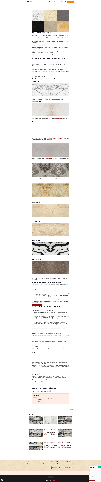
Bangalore (71, 463)
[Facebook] (38, 401)
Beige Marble (52, 464)
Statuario (56, 467)
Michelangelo (52, 467)
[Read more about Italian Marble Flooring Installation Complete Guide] (50, 443)
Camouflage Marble (48, 178)
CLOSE (99, 466)
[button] (70, 2)
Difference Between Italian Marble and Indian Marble (50, 425)
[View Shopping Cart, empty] (65, 2)
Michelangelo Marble (58, 118)
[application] (46, 1)
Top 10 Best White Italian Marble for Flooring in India (35, 425)
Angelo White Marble (48, 158)
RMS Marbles (53, 480)
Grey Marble (57, 464)
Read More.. (29, 468)
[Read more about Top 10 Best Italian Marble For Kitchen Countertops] (50, 430)
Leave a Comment (46, 434)
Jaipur (68, 463)
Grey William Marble (35, 274)
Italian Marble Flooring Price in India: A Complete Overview (35, 451)
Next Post (72, 409)
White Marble (57, 463)
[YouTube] (41, 401)
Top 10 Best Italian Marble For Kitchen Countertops (49, 433)
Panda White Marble (35, 255)
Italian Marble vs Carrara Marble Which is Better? (64, 446)
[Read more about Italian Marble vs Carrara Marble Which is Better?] (65, 443)
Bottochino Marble (54, 217)
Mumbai (71, 464)
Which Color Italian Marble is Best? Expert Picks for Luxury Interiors (65, 438)
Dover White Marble (57, 138)
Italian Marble (50, 434)
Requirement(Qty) (92, 476)
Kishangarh (65, 463)
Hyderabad (65, 464)
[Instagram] (39, 401)
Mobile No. (91, 472)
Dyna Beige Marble (35, 236)
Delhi (68, 464)
